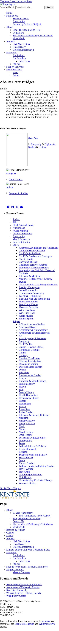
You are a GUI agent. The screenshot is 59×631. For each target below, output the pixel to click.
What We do (19, 38)
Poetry (22, 443)
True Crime (24, 471)
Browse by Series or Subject (27, 24)
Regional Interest (27, 449)
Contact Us (18, 32)
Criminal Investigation (30, 361)
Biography (36, 144)
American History (28, 327)
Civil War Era (15, 179)
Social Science (26, 457)
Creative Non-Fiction (29, 358)
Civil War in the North (30, 253)
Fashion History (27, 383)
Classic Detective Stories (31, 347)
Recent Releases (21, 18)
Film (21, 389)
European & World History (32, 381)
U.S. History (25, 477)
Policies (16, 64)
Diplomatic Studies (18, 193)
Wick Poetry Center (16, 595)
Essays (22, 378)
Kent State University (17, 590)
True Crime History (28, 304)
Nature (22, 429)
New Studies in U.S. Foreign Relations (38, 284)
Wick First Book (27, 313)
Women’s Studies (27, 483)
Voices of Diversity (28, 307)
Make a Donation (21, 572)
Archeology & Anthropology (33, 330)
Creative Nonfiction (22, 233)
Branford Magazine (24, 623)
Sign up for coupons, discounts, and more (27, 566)
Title (15, 222)
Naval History (26, 432)
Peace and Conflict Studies (32, 437)
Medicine (23, 417)
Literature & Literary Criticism (34, 415)
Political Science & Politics (32, 446)
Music (22, 426)
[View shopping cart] (8, 4)
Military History (27, 420)
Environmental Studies (30, 375)
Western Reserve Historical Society (23, 593)
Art (20, 335)
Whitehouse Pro (47, 623)
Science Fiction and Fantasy (33, 454)
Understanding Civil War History (35, 480)
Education (24, 372)
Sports (22, 460)
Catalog (10, 532)
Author (16, 219)
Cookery (23, 355)
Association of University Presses (22, 587)
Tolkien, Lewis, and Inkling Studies (36, 466)
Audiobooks (19, 228)
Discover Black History (30, 366)
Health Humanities (28, 395)
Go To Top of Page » (10, 488)
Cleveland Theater (28, 262)
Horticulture (25, 403)
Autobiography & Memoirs (32, 338)
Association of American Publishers (24, 584)
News (15, 72)
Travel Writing (26, 469)
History (42, 147)
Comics (22, 352)
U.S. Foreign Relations (30, 474)
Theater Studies (26, 463)
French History (26, 392)
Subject (16, 321)
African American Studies (32, 324)
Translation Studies (28, 301)
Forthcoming (19, 21)
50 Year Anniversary (23, 512)
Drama (22, 369)
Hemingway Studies (29, 398)
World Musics (26, 315)
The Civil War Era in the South (34, 298)
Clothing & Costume (29, 349)
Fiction (22, 386)
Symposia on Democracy (31, 293)
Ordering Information (23, 49)
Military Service (27, 423)
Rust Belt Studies (21, 242)
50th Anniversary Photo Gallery (35, 515)
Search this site (7, 7)
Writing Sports (26, 318)
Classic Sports (26, 259)
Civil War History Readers (32, 250)
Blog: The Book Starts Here (26, 30)
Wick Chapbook (27, 310)
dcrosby (46, 621)
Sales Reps (24, 61)
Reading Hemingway (29, 287)
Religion (23, 451)
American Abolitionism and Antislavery (38, 247)
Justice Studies (26, 412)
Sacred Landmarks (28, 290)
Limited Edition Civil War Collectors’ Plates (28, 549)
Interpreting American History (34, 267)
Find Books (12, 15)
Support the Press (15, 66)
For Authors (19, 55)
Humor (22, 406)
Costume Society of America (33, 264)
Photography (25, 440)
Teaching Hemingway (30, 296)
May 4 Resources (21, 239)
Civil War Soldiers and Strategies (35, 256)
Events (16, 75)
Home (9, 12)
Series (16, 245)
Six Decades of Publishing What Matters (33, 35)
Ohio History (19, 47)
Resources (11, 52)
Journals (10, 41)
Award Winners (20, 230)
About (9, 27)
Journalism (24, 409)
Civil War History (21, 44)
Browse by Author (15, 529)
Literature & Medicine (30, 276)
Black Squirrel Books (23, 225)
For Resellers (19, 58)
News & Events (14, 69)
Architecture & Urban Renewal (34, 332)
